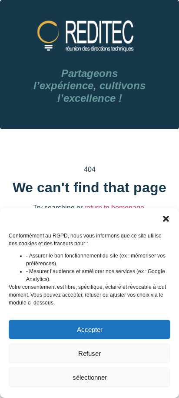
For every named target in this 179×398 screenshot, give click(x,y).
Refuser (89, 353)
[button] (166, 218)
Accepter (90, 329)
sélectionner (90, 377)
